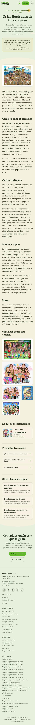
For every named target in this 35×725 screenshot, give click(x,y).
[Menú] (32, 3)
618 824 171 (5, 585)
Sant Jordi (5, 698)
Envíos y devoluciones (17, 721)
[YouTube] (17, 590)
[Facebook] (8, 590)
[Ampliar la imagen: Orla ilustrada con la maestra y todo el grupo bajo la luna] (27, 393)
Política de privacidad (9, 719)
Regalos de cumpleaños (10, 701)
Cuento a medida (8, 611)
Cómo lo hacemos (8, 640)
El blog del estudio (8, 646)
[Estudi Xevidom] (5, 3)
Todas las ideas (7, 659)
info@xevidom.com (8, 600)
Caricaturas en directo (9, 619)
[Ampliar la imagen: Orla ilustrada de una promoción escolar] (11, 408)
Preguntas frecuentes (9, 651)
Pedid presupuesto (17, 554)
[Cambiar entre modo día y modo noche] (19, 3)
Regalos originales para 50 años (12, 677)
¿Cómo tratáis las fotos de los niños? (14, 461)
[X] (13, 590)
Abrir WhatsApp (17, 559)
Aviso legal (23, 717)
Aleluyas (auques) (8, 622)
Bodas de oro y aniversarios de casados (15, 703)
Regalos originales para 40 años (12, 664)
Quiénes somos (7, 643)
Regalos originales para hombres (12, 669)
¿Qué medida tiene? (11, 468)
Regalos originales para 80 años (12, 667)
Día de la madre (7, 693)
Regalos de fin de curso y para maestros (15, 690)
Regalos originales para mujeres (12, 672)
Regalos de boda (7, 709)
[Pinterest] (22, 590)
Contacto (5, 648)
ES (6, 603)
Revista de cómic (8, 627)
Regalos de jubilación (9, 711)
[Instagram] (4, 590)
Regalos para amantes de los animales (15, 680)
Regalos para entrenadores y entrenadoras (16, 688)
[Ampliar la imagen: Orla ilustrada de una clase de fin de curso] (17, 373)
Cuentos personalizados (10, 614)
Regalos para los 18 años (10, 706)
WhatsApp (5, 597)
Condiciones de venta (24, 719)
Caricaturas (6, 616)
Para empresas (7, 629)
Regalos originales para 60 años (12, 675)
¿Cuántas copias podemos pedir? (15, 454)
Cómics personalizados (9, 624)
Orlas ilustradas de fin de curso (12, 685)
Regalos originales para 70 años (12, 662)
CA (3, 603)
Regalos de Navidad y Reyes (11, 683)
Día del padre (6, 696)
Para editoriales (7, 632)
